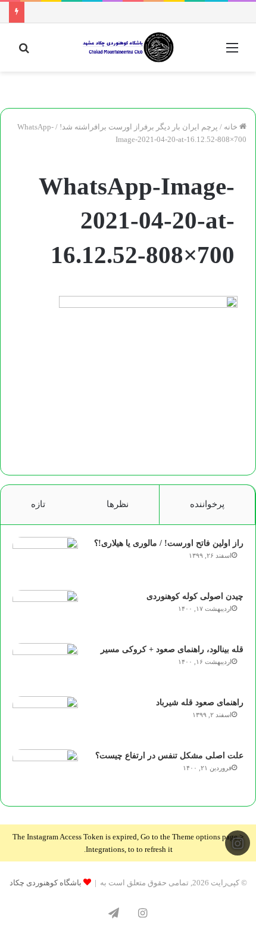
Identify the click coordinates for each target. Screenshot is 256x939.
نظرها (118, 504)
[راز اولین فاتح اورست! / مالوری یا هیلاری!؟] (45, 559)
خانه (231, 126)
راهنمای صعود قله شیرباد (199, 702)
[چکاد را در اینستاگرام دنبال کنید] (237, 843)
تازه (38, 504)
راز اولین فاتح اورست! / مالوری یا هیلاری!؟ (168, 543)
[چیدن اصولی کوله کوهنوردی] (45, 612)
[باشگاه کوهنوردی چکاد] (128, 47)
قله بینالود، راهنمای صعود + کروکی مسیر (172, 649)
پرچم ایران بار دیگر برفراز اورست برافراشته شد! (139, 126)
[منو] (232, 52)
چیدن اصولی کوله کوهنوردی (194, 596)
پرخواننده (207, 504)
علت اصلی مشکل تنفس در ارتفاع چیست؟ (169, 755)
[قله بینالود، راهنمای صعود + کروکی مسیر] (45, 665)
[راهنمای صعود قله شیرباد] (45, 718)
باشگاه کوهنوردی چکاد (46, 882)
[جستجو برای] (24, 52)
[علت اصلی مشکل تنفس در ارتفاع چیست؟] (45, 771)
